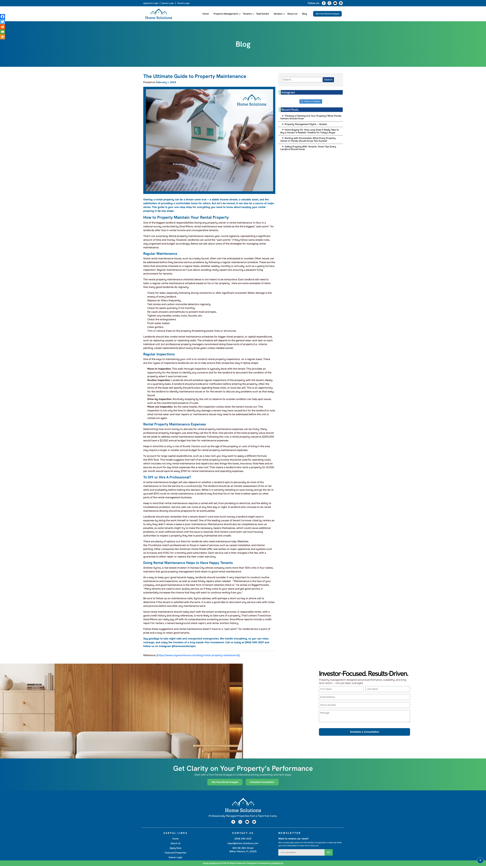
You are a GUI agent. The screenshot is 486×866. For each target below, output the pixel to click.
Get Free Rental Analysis (327, 13)
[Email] (2, 31)
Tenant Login (183, 3)
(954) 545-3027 (254, 642)
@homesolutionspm (183, 646)
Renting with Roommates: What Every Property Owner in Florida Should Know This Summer (308, 139)
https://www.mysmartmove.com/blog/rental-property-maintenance (198, 655)
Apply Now (175, 848)
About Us (292, 13)
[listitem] (209, 644)
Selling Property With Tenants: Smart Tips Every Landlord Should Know (308, 148)
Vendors (278, 13)
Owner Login (168, 3)
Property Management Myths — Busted (306, 124)
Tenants (247, 13)
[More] (2, 36)
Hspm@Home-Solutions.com (243, 843)
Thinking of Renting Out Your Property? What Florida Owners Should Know (310, 117)
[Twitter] (2, 21)
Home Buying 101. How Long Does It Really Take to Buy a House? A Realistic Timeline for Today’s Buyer (309, 131)
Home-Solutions (210, 863)
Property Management (226, 13)
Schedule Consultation (262, 782)
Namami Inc (277, 863)
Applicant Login (150, 3)
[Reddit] (2, 26)
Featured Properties (175, 852)
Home (205, 13)
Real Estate (262, 13)
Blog (304, 13)
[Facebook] (2, 16)
